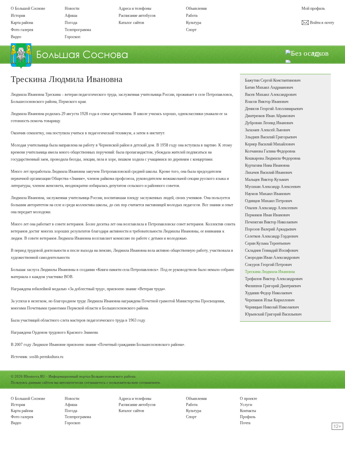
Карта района (22, 22)
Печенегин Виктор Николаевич (271, 222)
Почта (245, 423)
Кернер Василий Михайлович (270, 144)
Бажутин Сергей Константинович (273, 80)
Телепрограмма (78, 29)
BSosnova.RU (34, 376)
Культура (193, 22)
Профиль (247, 416)
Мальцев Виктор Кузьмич (267, 179)
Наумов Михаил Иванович (267, 193)
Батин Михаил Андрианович (269, 87)
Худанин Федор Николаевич (268, 293)
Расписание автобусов (137, 15)
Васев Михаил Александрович (270, 94)
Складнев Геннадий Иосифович (271, 250)
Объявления (196, 8)
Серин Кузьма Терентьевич (267, 243)
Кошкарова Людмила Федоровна (272, 158)
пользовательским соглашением (134, 382)
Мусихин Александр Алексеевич (273, 186)
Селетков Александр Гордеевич (271, 236)
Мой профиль (313, 8)
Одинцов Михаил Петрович (268, 200)
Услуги (246, 404)
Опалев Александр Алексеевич (271, 208)
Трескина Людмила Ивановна (270, 271)
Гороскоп (72, 36)
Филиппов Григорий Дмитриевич (273, 285)
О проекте (248, 398)
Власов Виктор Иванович (266, 101)
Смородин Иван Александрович (272, 257)
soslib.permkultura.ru (46, 356)
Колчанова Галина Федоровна (270, 151)
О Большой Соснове (28, 8)
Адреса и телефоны (135, 8)
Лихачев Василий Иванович (268, 172)
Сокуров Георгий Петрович (268, 264)
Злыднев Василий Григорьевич (271, 137)
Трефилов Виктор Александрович (274, 278)
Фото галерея (22, 29)
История (18, 15)
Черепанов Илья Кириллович (269, 300)
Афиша (71, 15)
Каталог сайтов (131, 22)
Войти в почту (321, 22)
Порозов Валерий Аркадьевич (270, 229)
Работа (191, 15)
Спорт (191, 29)
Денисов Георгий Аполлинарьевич (274, 108)
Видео (16, 36)
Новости (72, 8)
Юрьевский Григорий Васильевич (273, 314)
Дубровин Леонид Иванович (269, 122)
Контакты (248, 410)
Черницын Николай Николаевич (272, 307)
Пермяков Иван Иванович (267, 215)
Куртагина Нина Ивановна (267, 165)
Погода (71, 22)
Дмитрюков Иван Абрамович (270, 115)
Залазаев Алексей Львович (267, 130)
